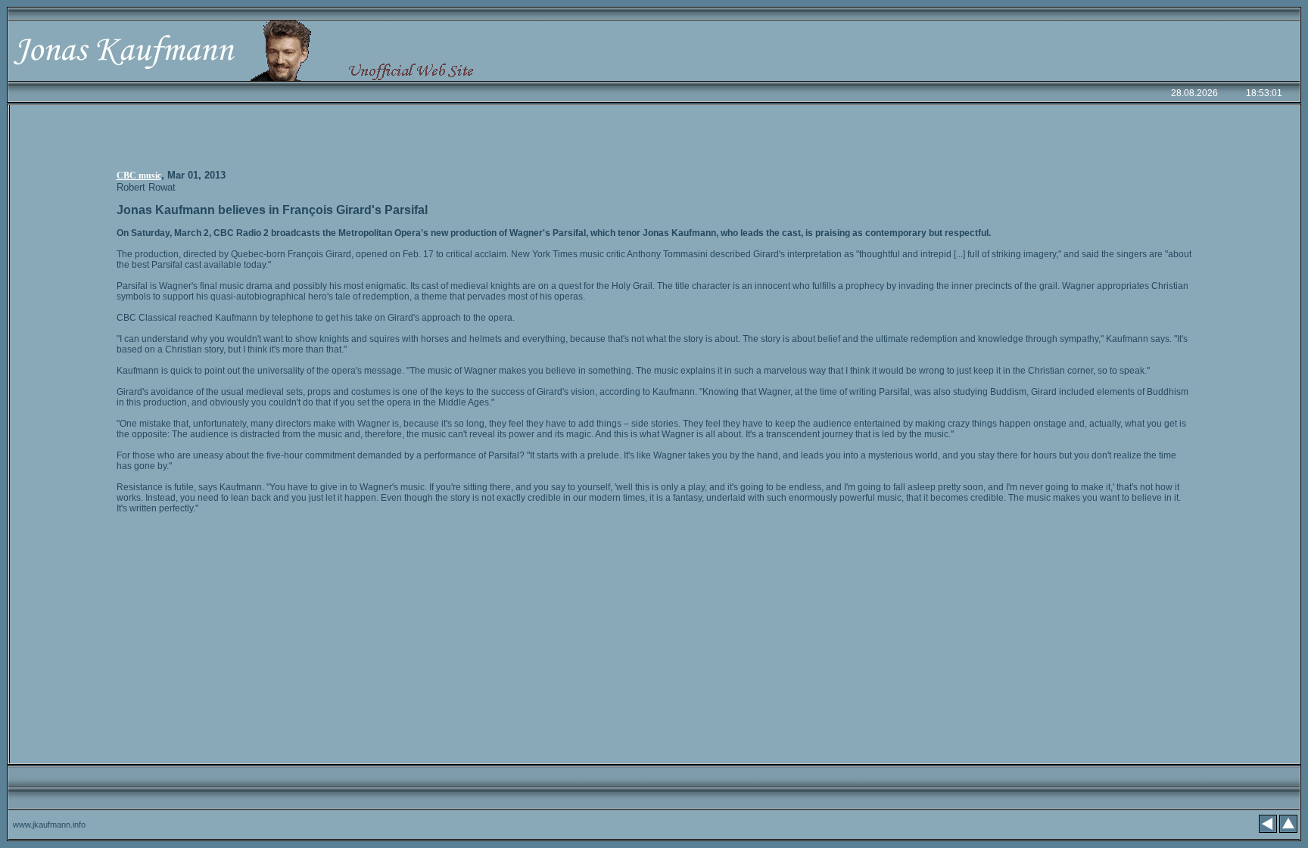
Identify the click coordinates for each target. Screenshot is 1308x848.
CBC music (139, 175)
